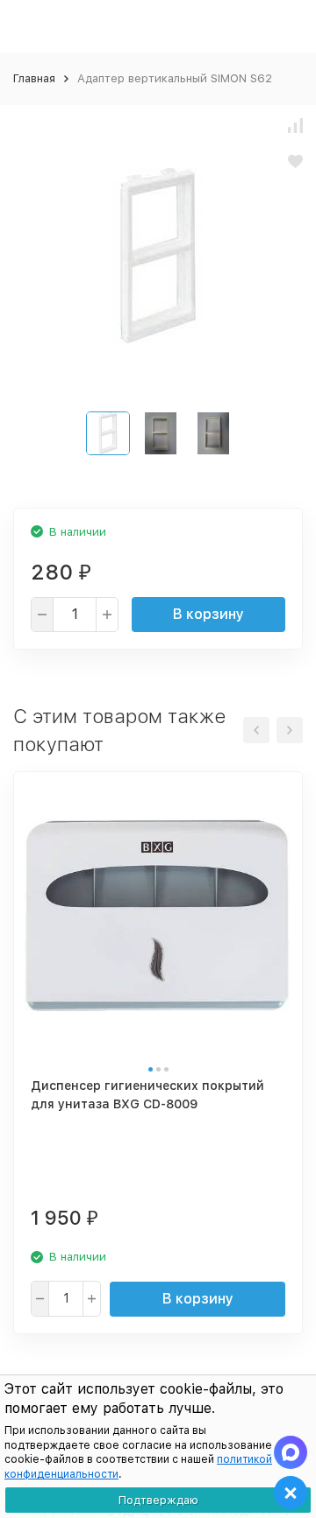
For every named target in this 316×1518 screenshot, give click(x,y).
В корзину (208, 614)
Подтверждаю (158, 1500)
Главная (34, 78)
